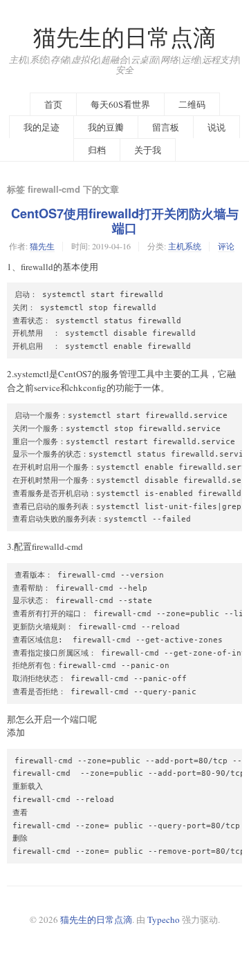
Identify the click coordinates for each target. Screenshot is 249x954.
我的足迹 (41, 127)
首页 (53, 104)
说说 (216, 127)
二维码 (191, 104)
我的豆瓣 (106, 127)
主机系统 (184, 245)
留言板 (165, 127)
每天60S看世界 (120, 104)
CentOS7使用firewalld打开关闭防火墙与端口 (125, 220)
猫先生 (42, 245)
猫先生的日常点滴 (124, 37)
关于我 (147, 150)
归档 (97, 150)
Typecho (163, 919)
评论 (226, 245)
